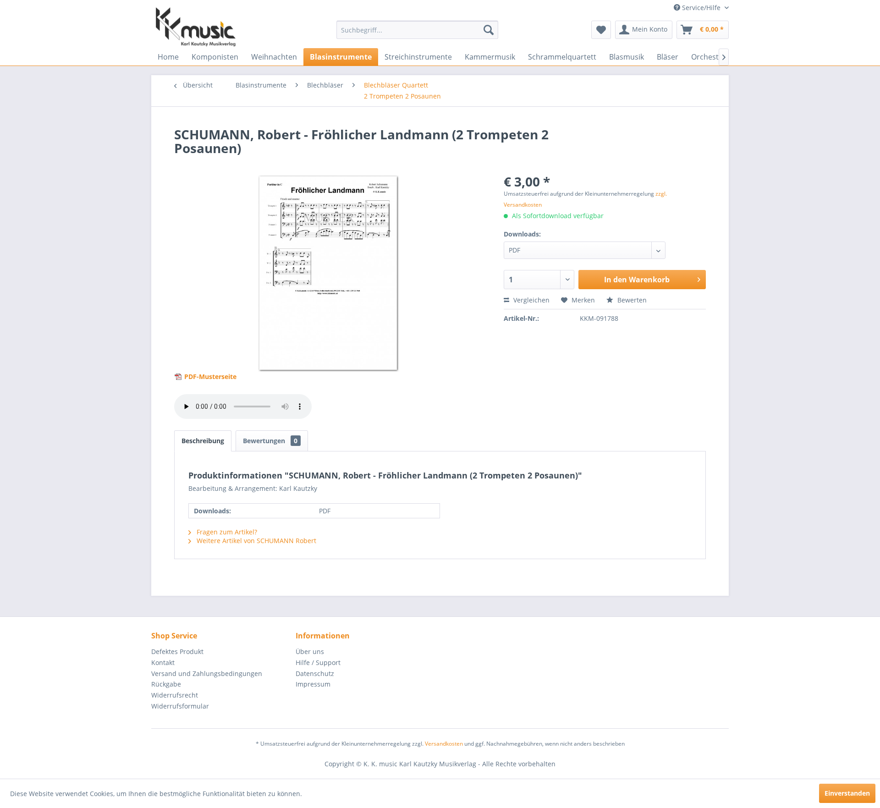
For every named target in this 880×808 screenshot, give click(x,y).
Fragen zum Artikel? (226, 532)
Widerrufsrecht (174, 695)
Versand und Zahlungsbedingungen (206, 673)
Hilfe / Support (318, 662)
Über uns (310, 651)
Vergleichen (531, 300)
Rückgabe (166, 684)
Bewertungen (270, 440)
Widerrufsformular (180, 706)
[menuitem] (417, 30)
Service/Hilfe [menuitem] (701, 7)
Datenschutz (315, 673)
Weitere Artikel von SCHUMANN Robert (255, 540)
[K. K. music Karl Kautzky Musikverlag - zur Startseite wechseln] (196, 26)
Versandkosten (444, 744)
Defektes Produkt (177, 651)
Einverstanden (847, 793)
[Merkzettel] (601, 30)
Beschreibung (203, 440)
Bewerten (631, 300)
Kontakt (163, 662)
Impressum (313, 684)
